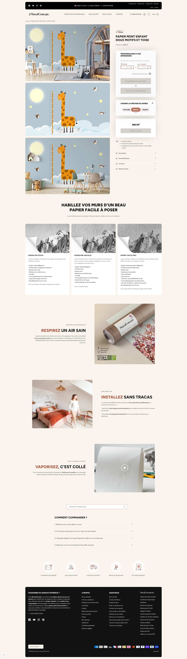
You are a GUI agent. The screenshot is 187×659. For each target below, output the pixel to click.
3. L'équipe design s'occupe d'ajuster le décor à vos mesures (79, 538)
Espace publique (145, 622)
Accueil (27, 21)
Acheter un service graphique (136, 91)
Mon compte (113, 597)
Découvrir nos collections (116, 617)
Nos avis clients (86, 614)
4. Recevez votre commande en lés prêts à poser (74, 545)
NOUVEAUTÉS (94, 14)
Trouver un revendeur (115, 625)
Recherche (156, 651)
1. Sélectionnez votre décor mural (68, 524)
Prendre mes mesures (116, 608)
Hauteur (125, 64)
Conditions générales (88, 625)
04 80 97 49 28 (136, 14)
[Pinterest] (41, 5)
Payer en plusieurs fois (116, 605)
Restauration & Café (146, 608)
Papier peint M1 (145, 631)
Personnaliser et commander (136, 81)
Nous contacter (86, 597)
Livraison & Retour (114, 600)
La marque (85, 605)
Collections (85, 623)
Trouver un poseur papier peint (118, 623)
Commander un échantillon (117, 611)
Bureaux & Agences (146, 605)
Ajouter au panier (136, 131)
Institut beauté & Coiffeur (148, 614)
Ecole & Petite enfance (147, 628)
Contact (156, 7)
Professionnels (132, 3)
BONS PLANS (107, 14)
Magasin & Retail (145, 611)
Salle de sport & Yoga (146, 625)
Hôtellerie (143, 602)
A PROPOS (119, 14)
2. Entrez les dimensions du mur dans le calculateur (75, 531)
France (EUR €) (34, 646)
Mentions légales (87, 628)
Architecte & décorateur (147, 600)
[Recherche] (124, 507)
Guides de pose (114, 602)
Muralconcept (35, 651)
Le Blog (84, 608)
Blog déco (156, 3)
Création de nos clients (116, 614)
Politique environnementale (90, 602)
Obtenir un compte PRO (147, 634)
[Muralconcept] (39, 14)
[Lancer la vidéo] (125, 468)
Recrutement (86, 620)
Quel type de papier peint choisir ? (119, 620)
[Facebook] (29, 5)
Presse (84, 617)
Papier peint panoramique (89, 611)
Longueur (143, 64)
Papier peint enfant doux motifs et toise (43, 21)
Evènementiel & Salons (147, 620)
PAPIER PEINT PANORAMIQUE (74, 14)
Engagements (149, 3)
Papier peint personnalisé (148, 597)
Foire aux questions (88, 600)
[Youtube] (33, 5)
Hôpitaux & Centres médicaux (149, 617)
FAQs (151, 7)
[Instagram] (37, 5)
